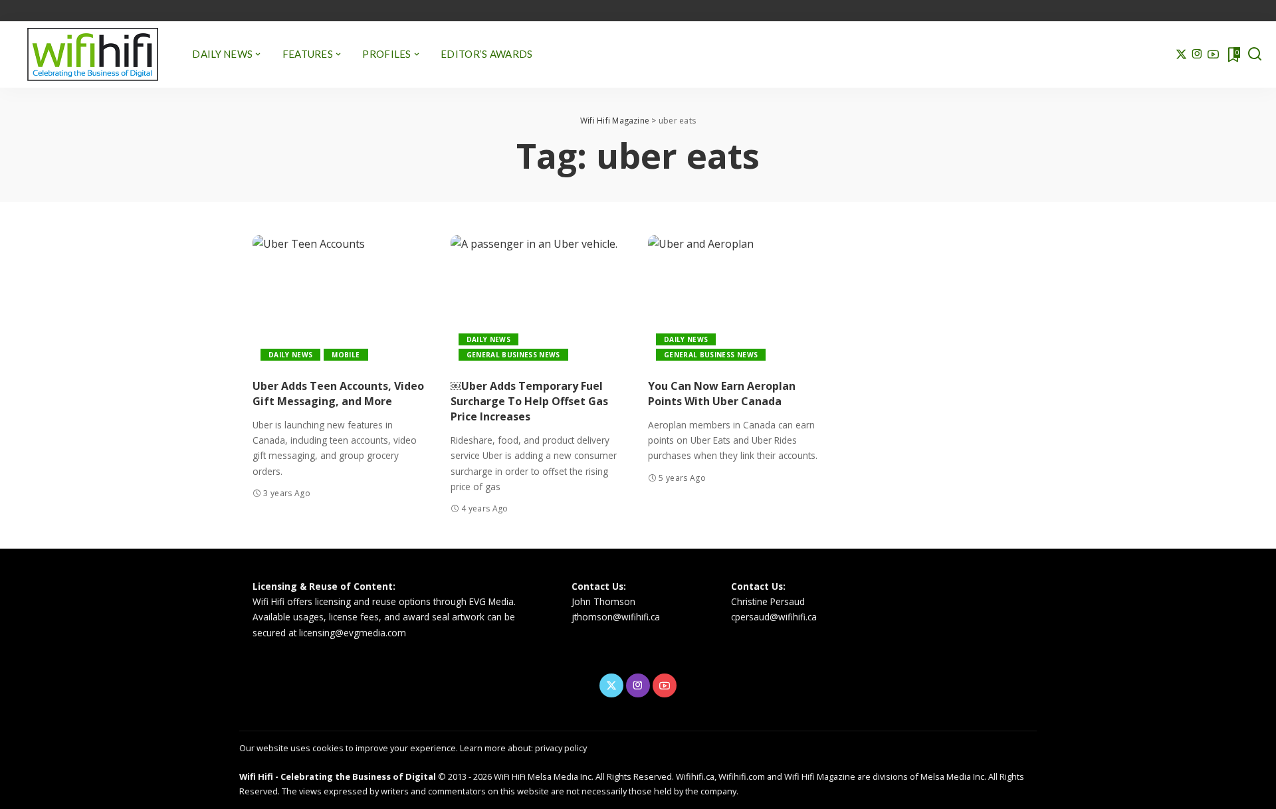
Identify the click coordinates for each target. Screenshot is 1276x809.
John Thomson (603, 601)
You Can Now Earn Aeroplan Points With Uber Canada (722, 393)
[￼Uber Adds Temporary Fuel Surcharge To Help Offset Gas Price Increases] (540, 302)
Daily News (290, 354)
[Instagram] (1197, 54)
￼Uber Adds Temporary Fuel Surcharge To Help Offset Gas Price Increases (529, 401)
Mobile (346, 354)
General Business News (513, 354)
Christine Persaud (768, 601)
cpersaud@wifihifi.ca (774, 616)
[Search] (1255, 54)
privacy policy (561, 748)
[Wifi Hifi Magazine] (92, 54)
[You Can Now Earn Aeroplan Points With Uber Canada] (737, 302)
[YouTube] (1213, 54)
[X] (1181, 54)
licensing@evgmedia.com (352, 632)
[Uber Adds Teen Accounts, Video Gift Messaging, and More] (342, 302)
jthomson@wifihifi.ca (616, 616)
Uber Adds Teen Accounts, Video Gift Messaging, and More (338, 393)
